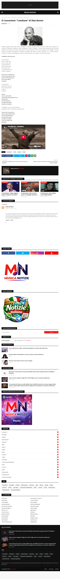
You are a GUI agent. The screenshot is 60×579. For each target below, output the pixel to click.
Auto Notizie (4, 500)
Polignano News (34, 518)
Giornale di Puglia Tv (6, 508)
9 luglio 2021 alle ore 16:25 (11, 208)
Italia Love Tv (5, 510)
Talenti (30, 457)
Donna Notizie (33, 502)
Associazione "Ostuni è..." (36, 498)
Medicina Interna (6, 514)
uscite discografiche (30, 477)
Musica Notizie (30, 12)
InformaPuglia (33, 508)
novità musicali (30, 474)
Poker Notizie (5, 518)
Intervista (30, 442)
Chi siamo (51, 569)
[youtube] (52, 253)
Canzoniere (9, 152)
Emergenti (30, 434)
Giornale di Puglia (34, 506)
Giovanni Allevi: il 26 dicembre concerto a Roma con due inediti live (26, 354)
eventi (30, 469)
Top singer (30, 459)
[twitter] (23, 253)
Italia (15, 152)
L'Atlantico (32, 512)
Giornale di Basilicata (35, 504)
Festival (30, 437)
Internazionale (30, 439)
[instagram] (37, 253)
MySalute (32, 516)
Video (9, 17)
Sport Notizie (5, 520)
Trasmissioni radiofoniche (30, 462)
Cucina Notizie (5, 502)
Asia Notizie (4, 498)
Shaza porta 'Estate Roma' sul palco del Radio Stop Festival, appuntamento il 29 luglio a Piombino (32, 372)
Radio (30, 452)
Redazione (4, 23)
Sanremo (30, 454)
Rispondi (7, 220)
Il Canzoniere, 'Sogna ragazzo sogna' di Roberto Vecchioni (10, 194)
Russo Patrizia (9, 206)
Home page (4, 17)
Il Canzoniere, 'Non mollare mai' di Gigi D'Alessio (48, 194)
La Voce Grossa (5, 512)
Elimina (11, 220)
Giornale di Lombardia (7, 506)
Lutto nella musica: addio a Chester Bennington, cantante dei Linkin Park (28, 348)
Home (45, 569)
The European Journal (7, 522)
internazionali (30, 472)
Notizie (30, 449)
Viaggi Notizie (33, 522)
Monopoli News (34, 514)
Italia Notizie (33, 510)
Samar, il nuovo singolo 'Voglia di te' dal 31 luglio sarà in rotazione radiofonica (29, 378)
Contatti (56, 569)
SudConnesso (33, 520)
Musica (19, 152)
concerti (30, 467)
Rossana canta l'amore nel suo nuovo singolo (20, 360)
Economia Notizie (6, 504)
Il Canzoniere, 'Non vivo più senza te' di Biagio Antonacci (29, 194)
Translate (28, 340)
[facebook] (8, 253)
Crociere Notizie (34, 500)
